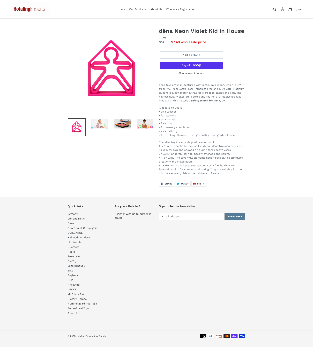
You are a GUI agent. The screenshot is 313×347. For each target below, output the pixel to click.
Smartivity (74, 256)
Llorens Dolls (76, 218)
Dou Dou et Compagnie (82, 228)
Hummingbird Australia (82, 303)
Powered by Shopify (96, 336)
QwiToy (72, 261)
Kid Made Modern (79, 237)
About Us (73, 313)
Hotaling (80, 336)
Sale (70, 270)
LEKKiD (72, 289)
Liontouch (74, 242)
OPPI (71, 280)
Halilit (71, 251)
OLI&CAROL (75, 232)
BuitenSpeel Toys (78, 308)
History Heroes (77, 298)
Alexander (74, 284)
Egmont (73, 213)
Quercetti (74, 246)
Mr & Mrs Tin (76, 294)
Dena (71, 223)
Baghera (73, 275)
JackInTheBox (76, 265)
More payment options (191, 73)
